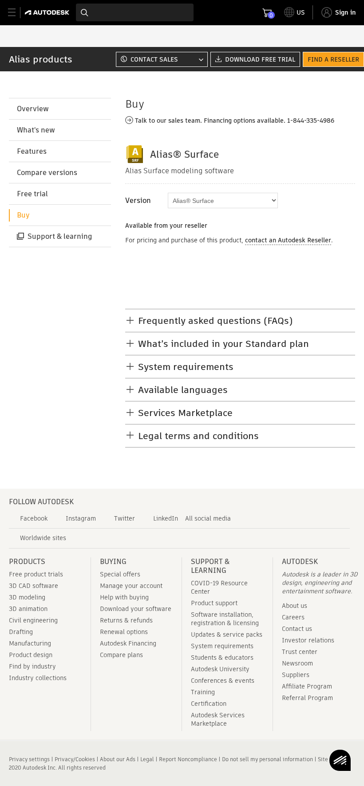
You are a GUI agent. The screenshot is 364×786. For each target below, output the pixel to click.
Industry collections (38, 677)
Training (203, 692)
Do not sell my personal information (267, 759)
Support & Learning (210, 566)
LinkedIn (165, 518)
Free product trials (36, 574)
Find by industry (32, 666)
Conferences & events (222, 680)
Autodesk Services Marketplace (218, 719)
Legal (147, 759)
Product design (30, 654)
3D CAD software (33, 585)
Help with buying (124, 597)
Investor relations (308, 640)
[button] (160, 59)
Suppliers (295, 674)
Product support (214, 603)
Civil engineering (33, 620)
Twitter (124, 518)
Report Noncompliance (188, 759)
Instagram (81, 518)
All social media (208, 518)
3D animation (28, 608)
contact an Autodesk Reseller (288, 240)
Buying (113, 561)
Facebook (33, 518)
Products (27, 561)
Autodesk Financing (128, 643)
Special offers (120, 574)
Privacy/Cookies (75, 759)
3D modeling (27, 597)
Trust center (299, 651)
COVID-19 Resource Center (219, 587)
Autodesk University (220, 669)
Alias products (40, 59)
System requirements (222, 646)
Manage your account (131, 585)
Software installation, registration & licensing (225, 618)
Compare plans (121, 654)
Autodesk (300, 561)
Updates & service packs (226, 634)
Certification (208, 703)
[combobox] (135, 12)
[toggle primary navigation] (16, 12)
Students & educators (222, 657)
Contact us (297, 628)
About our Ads (117, 759)
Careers (293, 617)
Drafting (21, 631)
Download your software (135, 608)
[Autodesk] (48, 12)
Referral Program (307, 697)
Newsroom (297, 663)
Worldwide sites (43, 537)
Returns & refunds (126, 620)
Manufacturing (30, 643)
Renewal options (124, 631)
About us (294, 605)
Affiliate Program (307, 686)
